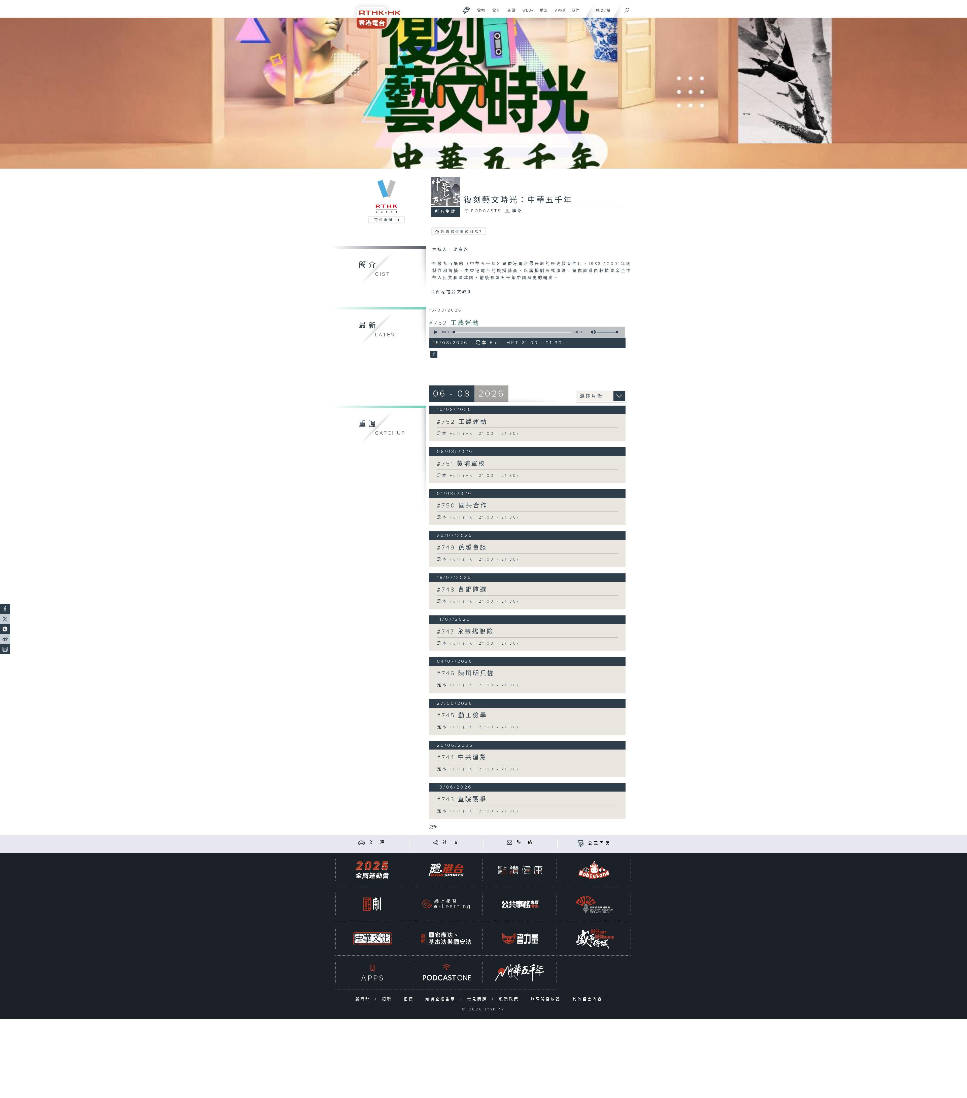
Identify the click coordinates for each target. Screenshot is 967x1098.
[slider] (608, 332)
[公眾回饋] (580, 843)
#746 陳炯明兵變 (466, 673)
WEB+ (526, 13)
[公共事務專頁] (520, 904)
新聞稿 (364, 999)
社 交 (451, 842)
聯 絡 (525, 842)
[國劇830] (372, 904)
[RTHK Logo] (375, 14)
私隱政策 (510, 999)
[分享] (435, 842)
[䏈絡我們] (509, 842)
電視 (479, 13)
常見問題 (478, 999)
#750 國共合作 (462, 505)
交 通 (377, 842)
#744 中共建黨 (462, 757)
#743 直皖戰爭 (462, 799)
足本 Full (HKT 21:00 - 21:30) (478, 433)
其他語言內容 (588, 999)
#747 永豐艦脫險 (465, 631)
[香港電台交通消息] (361, 842)
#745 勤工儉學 (462, 715)
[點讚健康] (520, 870)
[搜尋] (627, 9)
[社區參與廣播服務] (594, 904)
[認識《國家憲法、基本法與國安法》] (446, 938)
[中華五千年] (520, 972)
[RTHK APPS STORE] (372, 972)
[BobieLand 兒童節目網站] (594, 870)
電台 (494, 13)
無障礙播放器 (547, 999)
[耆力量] (520, 938)
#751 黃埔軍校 (461, 463)
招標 (410, 999)
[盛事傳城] (594, 938)
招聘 (388, 999)
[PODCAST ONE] (446, 972)
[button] (435, 332)
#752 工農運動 (454, 323)
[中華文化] (372, 938)
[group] (592, 332)
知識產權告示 (441, 999)
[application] (525, 332)
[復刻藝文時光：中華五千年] (433, 354)
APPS (558, 13)
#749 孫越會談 (462, 547)
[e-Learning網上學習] (446, 904)
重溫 (542, 13)
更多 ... (435, 827)
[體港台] (446, 870)
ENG (599, 11)
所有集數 (445, 211)
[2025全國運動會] (372, 870)
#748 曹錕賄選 (462, 589)
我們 (574, 13)
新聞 (509, 13)
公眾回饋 (599, 843)
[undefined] (466, 10)
